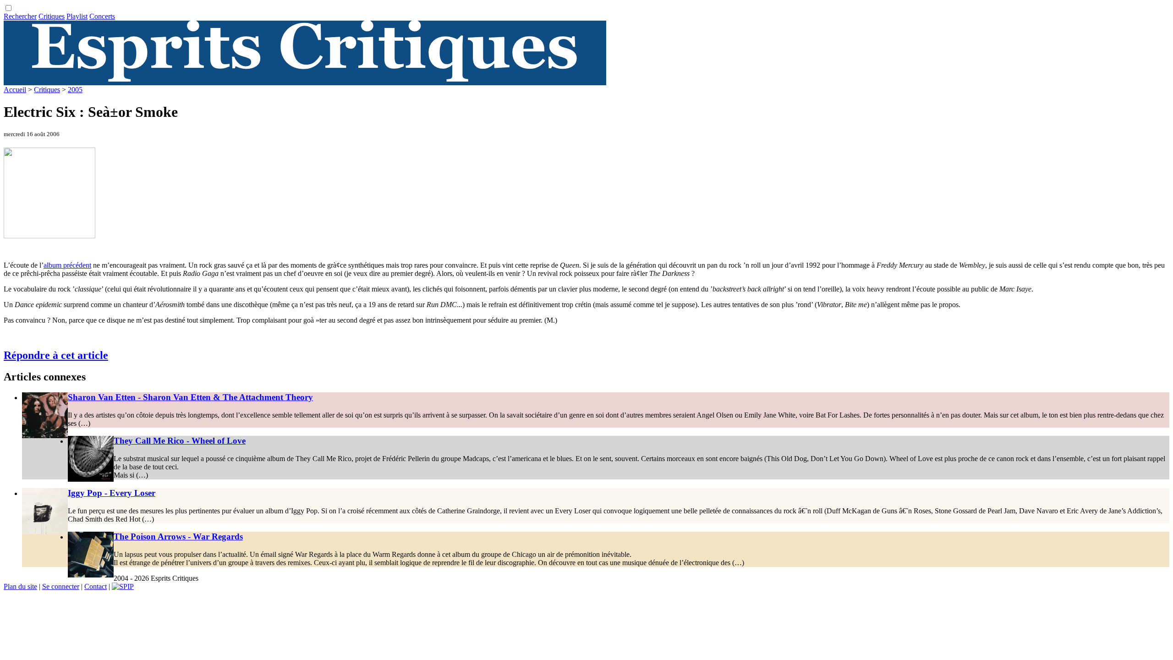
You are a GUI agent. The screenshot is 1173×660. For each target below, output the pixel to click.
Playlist (77, 16)
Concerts (102, 16)
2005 (75, 90)
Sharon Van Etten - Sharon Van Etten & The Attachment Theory (190, 397)
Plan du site (20, 586)
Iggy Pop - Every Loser (111, 493)
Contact (95, 586)
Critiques (51, 16)
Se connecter (60, 586)
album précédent (67, 265)
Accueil (15, 90)
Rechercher (20, 16)
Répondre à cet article (56, 355)
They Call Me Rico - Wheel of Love (180, 441)
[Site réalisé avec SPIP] (123, 586)
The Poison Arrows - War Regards (178, 536)
